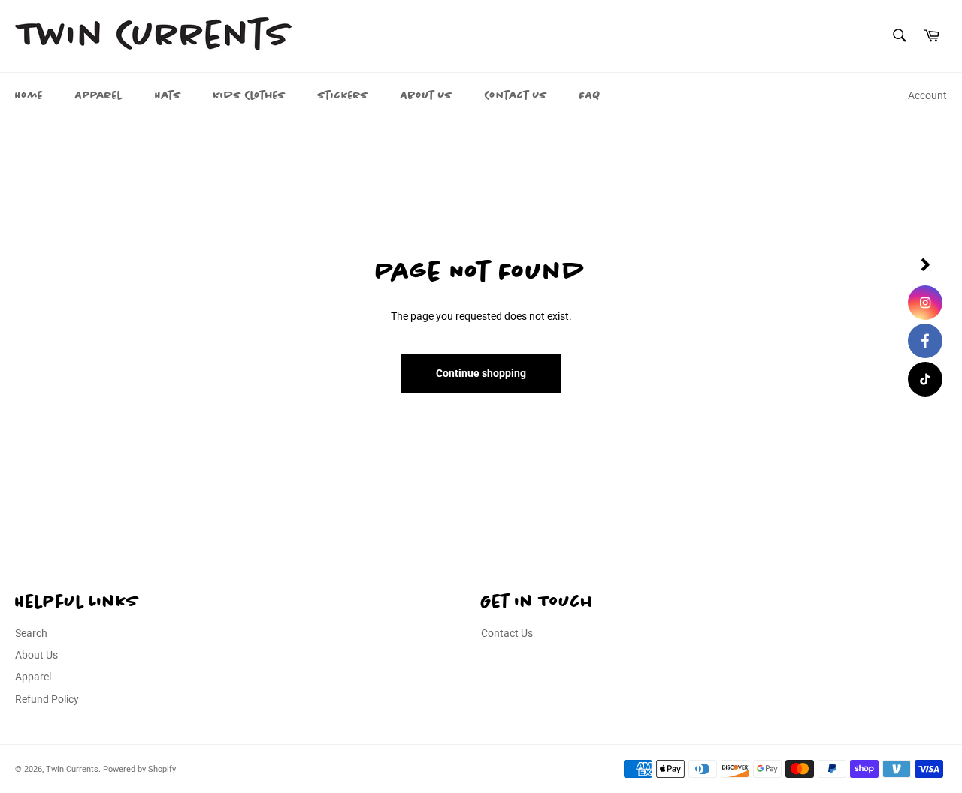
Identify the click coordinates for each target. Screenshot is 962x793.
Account (927, 95)
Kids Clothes (249, 95)
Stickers (343, 95)
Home (29, 95)
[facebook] (925, 341)
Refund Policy (47, 699)
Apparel (99, 95)
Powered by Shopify (139, 769)
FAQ (589, 95)
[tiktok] (925, 379)
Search (31, 633)
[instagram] (925, 302)
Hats (168, 95)
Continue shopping (481, 373)
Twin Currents (72, 769)
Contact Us (516, 95)
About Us (426, 95)
